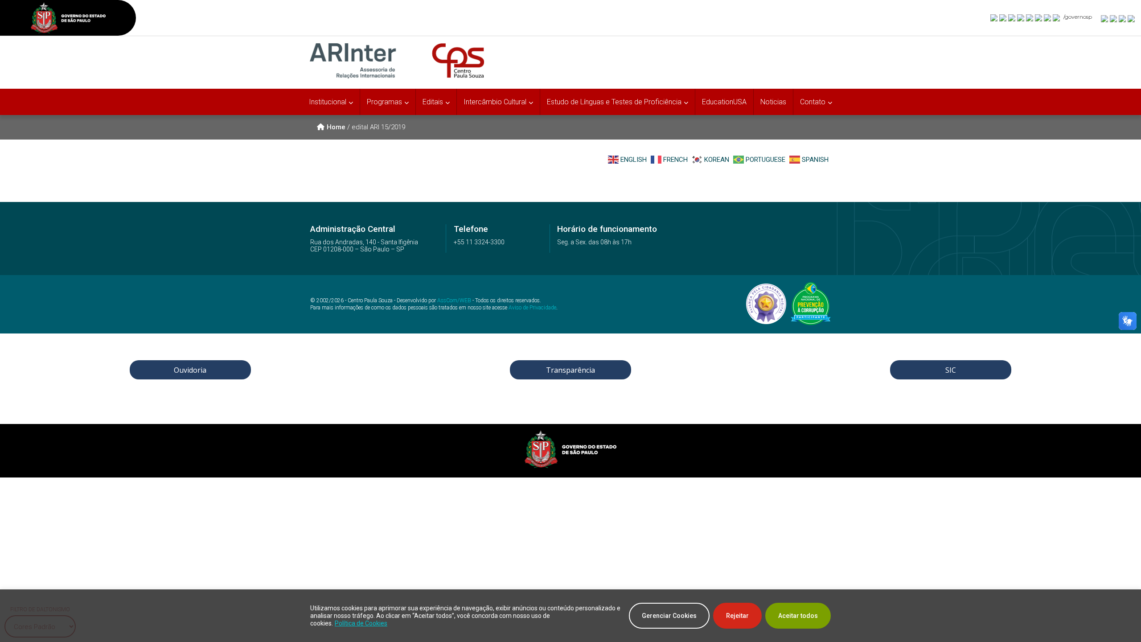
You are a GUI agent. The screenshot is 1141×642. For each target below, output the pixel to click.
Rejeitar (737, 615)
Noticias (773, 102)
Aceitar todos (798, 615)
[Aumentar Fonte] (1105, 18)
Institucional (327, 102)
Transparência (570, 370)
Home (336, 127)
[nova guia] (1132, 18)
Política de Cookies (361, 623)
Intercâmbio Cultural (495, 102)
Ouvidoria (190, 370)
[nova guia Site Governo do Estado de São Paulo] (68, 19)
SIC (950, 370)
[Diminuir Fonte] (1114, 18)
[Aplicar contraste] (1123, 18)
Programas (384, 102)
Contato (812, 102)
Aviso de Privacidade (532, 308)
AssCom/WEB (454, 300)
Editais (433, 102)
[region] (570, 615)
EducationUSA (724, 102)
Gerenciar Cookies (669, 615)
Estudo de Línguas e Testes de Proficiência (614, 102)
